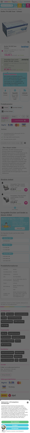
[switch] (3, 430)
